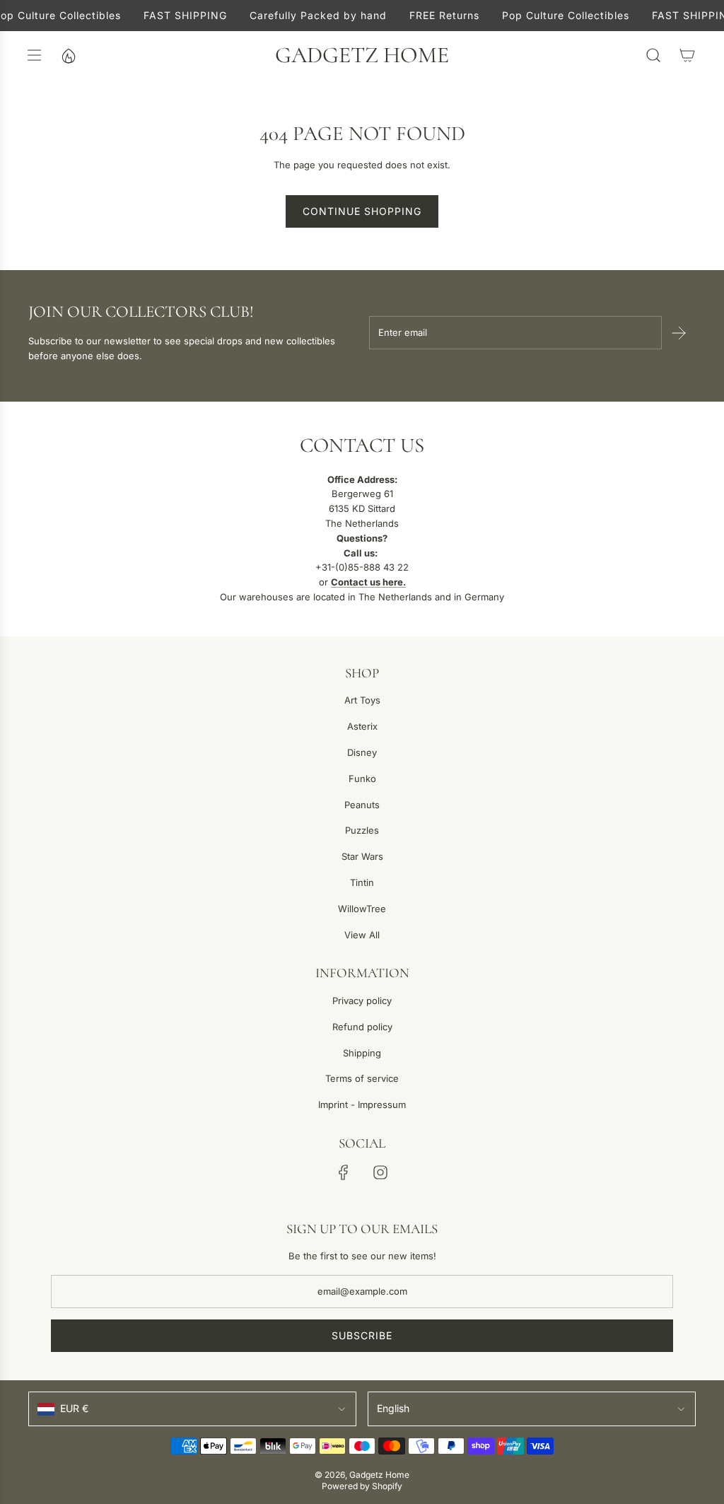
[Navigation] (34, 55)
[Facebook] (344, 1172)
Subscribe (362, 1335)
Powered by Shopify (362, 1486)
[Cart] (687, 55)
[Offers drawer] (68, 55)
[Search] (653, 55)
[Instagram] (380, 1172)
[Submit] (679, 333)
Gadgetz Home (362, 55)
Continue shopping (362, 211)
